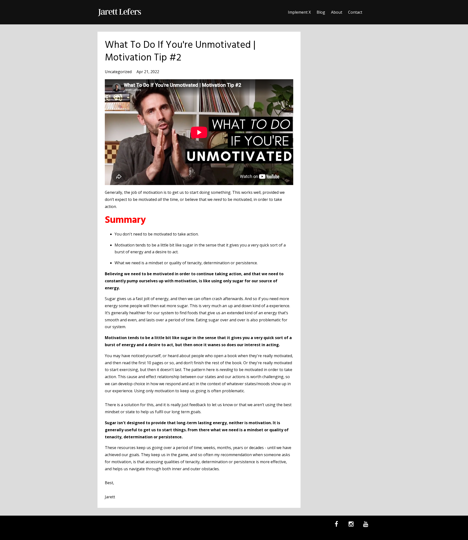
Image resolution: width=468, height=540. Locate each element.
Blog (321, 12)
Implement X (299, 12)
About (336, 12)
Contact (355, 12)
